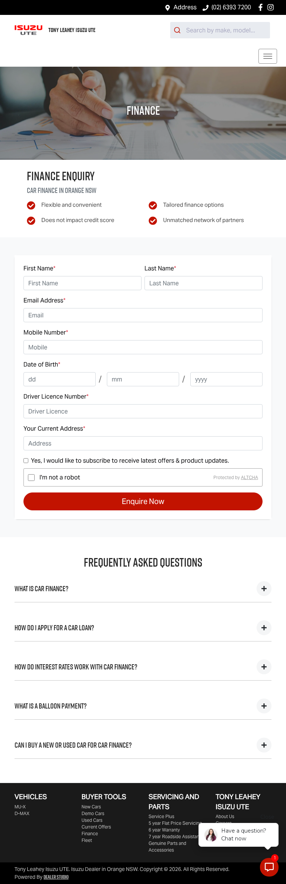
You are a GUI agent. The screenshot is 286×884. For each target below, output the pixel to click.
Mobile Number (45, 332)
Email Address (44, 300)
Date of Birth (41, 364)
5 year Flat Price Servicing (175, 823)
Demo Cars (93, 813)
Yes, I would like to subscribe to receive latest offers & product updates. (130, 461)
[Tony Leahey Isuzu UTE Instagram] (272, 7)
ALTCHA (249, 477)
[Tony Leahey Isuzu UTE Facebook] (262, 7)
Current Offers (96, 827)
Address (185, 7)
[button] (267, 56)
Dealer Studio (56, 877)
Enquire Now (143, 501)
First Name (39, 268)
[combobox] (220, 30)
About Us (225, 816)
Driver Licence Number (56, 396)
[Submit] (178, 30)
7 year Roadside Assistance (176, 836)
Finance (90, 833)
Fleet (87, 840)
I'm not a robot (59, 477)
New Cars (91, 806)
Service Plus (161, 816)
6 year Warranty (164, 830)
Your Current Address (54, 429)
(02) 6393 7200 (231, 7)
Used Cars (92, 820)
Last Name (160, 268)
